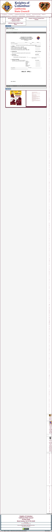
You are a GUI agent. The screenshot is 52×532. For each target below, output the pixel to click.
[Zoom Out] (14, 32)
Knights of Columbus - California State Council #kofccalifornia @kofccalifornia (15, 530)
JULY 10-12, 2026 (16, 19)
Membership (28, 14)
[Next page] (8, 32)
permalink (8, 87)
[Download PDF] (22, 32)
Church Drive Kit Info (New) (36, 14)
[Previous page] (7, 32)
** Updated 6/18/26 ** (16, 20)
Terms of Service (47, 530)
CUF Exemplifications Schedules (49, 379)
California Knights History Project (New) (15, 24)
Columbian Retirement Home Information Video (49, 339)
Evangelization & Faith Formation (20, 14)
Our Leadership (4, 14)
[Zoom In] (16, 32)
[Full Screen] (23, 32)
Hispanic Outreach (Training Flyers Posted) (36, 19)
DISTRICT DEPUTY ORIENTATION (15, 18)
